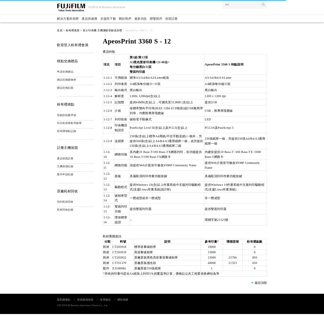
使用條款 (105, 299)
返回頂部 (261, 282)
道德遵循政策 (85, 299)
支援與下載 (108, 18)
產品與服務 (89, 18)
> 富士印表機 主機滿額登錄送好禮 (101, 30)
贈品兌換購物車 (66, 79)
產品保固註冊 (65, 158)
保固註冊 (171, 18)
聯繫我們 (156, 18)
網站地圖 (122, 299)
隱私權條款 (64, 299)
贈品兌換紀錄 (65, 87)
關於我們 (125, 18)
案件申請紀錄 (65, 174)
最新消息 (140, 18)
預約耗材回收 (65, 201)
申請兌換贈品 (65, 71)
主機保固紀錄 (65, 166)
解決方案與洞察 (68, 18)
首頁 (59, 30)
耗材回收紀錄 (65, 209)
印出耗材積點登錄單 (69, 123)
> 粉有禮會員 (71, 30)
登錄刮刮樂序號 (66, 115)
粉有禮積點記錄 (66, 131)
